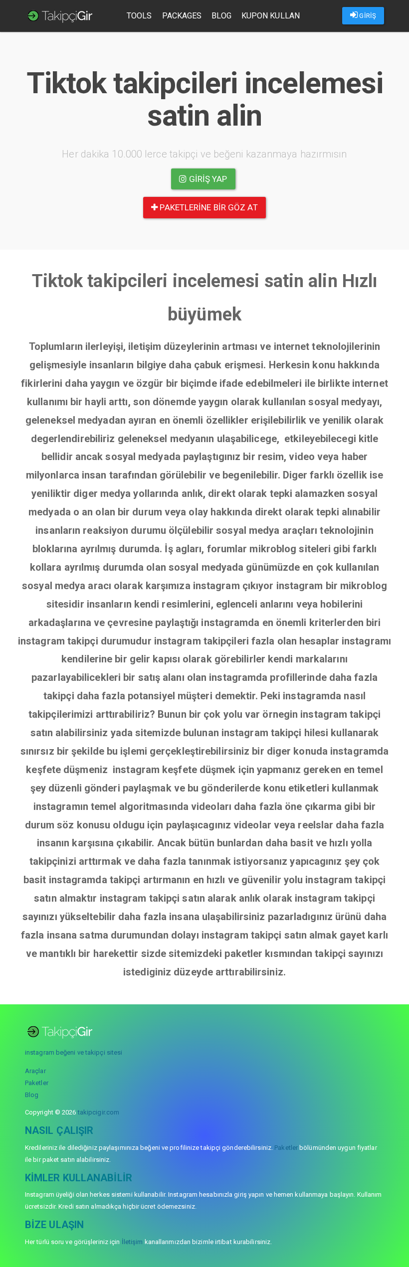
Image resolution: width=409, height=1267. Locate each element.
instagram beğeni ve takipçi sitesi (73, 1052)
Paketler (36, 1083)
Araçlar (35, 1071)
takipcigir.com (98, 1112)
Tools (139, 15)
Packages (182, 15)
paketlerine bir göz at (207, 207)
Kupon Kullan (270, 15)
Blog (221, 15)
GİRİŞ (367, 15)
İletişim (132, 1242)
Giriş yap (207, 179)
